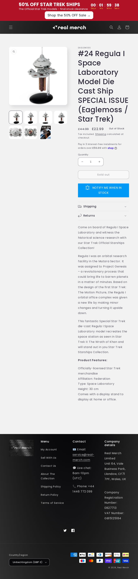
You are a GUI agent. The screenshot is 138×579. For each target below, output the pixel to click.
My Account (49, 449)
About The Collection (48, 476)
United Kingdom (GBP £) (27, 562)
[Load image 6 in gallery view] (30, 132)
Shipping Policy (51, 486)
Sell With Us (48, 458)
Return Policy (49, 495)
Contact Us (48, 466)
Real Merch (123, 567)
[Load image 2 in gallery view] (30, 117)
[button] (11, 27)
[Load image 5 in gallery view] (15, 132)
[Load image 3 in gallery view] (45, 117)
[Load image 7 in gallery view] (45, 132)
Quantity (83, 154)
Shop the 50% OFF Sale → (69, 15)
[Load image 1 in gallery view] (15, 117)
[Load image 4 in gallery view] (60, 117)
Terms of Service (52, 503)
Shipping (100, 134)
